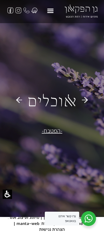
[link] (81, 11)
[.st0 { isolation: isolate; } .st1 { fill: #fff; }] (26, 10)
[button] (50, 10)
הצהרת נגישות (52, 229)
